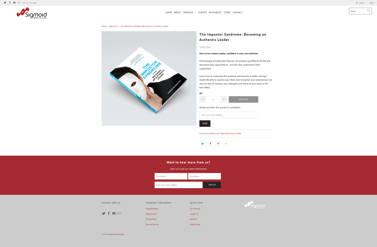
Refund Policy (151, 214)
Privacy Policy (151, 219)
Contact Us (194, 214)
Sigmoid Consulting (116, 234)
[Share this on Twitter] (202, 143)
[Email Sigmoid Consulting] (19, 3)
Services (188, 12)
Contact (237, 12)
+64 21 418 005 (29, 3)
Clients (202, 12)
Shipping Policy (152, 208)
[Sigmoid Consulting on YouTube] (14, 3)
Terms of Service (152, 224)
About (177, 12)
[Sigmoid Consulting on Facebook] (9, 3)
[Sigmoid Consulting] (31, 13)
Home (169, 12)
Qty (201, 93)
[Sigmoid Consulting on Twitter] (5, 3)
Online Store (195, 224)
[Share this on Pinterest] (218, 143)
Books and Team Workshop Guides (225, 133)
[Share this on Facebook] (210, 143)
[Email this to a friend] (226, 143)
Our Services (195, 208)
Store (227, 12)
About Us (193, 219)
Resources (215, 12)
